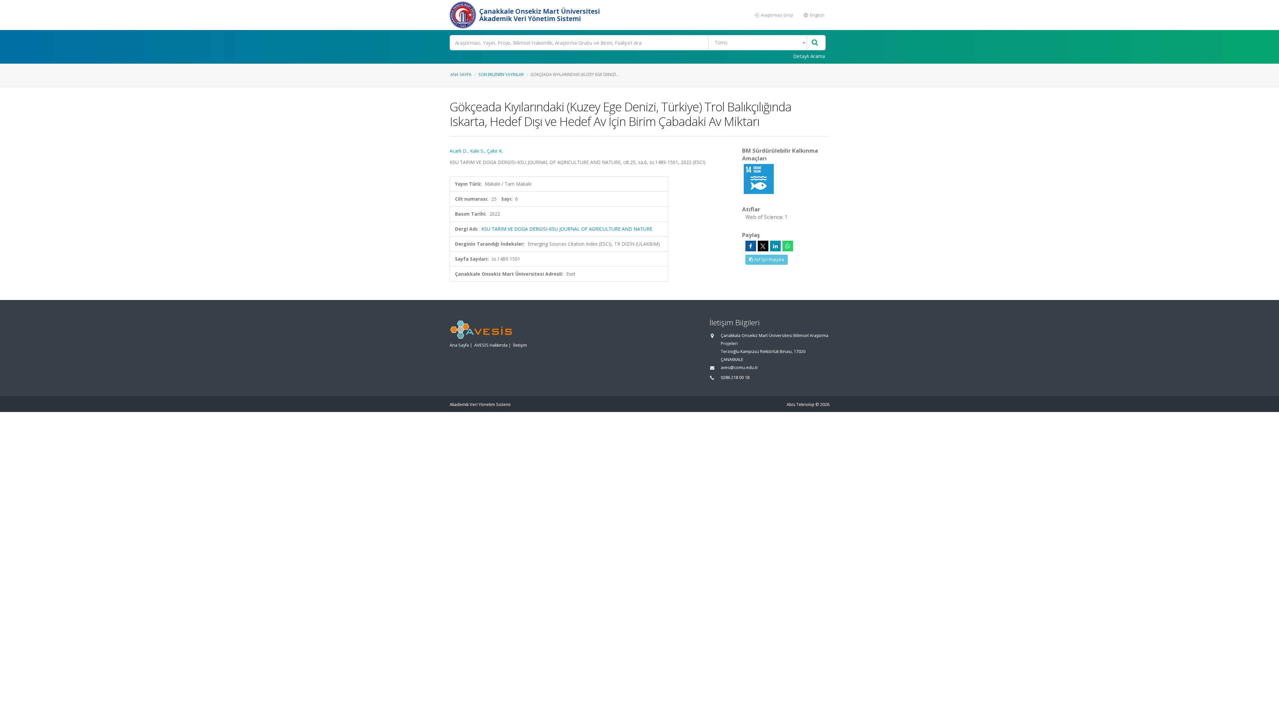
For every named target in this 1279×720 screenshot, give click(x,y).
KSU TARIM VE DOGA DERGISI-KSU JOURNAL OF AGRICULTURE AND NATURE (566, 229)
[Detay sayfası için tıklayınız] (758, 178)
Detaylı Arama (809, 56)
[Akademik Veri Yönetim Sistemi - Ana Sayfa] (464, 15)
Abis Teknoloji (800, 404)
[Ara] (814, 42)
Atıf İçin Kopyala (768, 259)
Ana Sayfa (461, 74)
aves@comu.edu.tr (739, 367)
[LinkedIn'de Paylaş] (775, 246)
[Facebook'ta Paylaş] (750, 246)
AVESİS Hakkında (491, 345)
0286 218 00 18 (735, 377)
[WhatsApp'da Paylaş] (787, 246)
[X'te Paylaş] (763, 246)
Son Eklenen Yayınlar (501, 74)
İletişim (520, 345)
